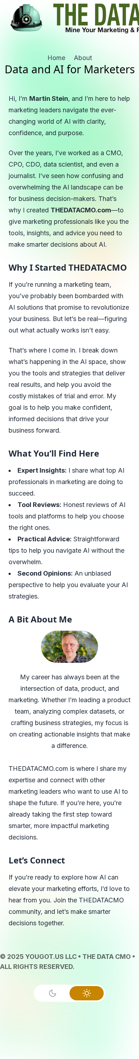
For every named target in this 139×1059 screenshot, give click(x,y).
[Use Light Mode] (87, 993)
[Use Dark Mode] (52, 993)
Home (56, 57)
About (83, 57)
